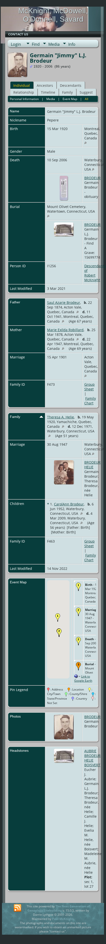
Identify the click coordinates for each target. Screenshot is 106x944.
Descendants (70, 85)
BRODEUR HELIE (92, 464)
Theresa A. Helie (60, 417)
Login (16, 44)
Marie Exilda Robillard (65, 329)
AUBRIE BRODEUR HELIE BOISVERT (92, 758)
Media (54, 44)
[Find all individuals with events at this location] (85, 142)
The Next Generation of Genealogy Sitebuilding (58, 908)
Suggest (86, 92)
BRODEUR (92, 178)
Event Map (70, 99)
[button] (57, 617)
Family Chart (90, 400)
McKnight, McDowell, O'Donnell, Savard (53, 15)
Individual (21, 85)
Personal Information (24, 99)
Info (71, 44)
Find (36, 44)
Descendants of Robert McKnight (95, 273)
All (86, 99)
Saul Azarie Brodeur (63, 302)
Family (67, 92)
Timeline (48, 92)
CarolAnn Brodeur (69, 504)
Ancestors (45, 85)
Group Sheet (89, 386)
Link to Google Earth (83, 678)
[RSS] (17, 908)
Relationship (23, 92)
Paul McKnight (62, 919)
